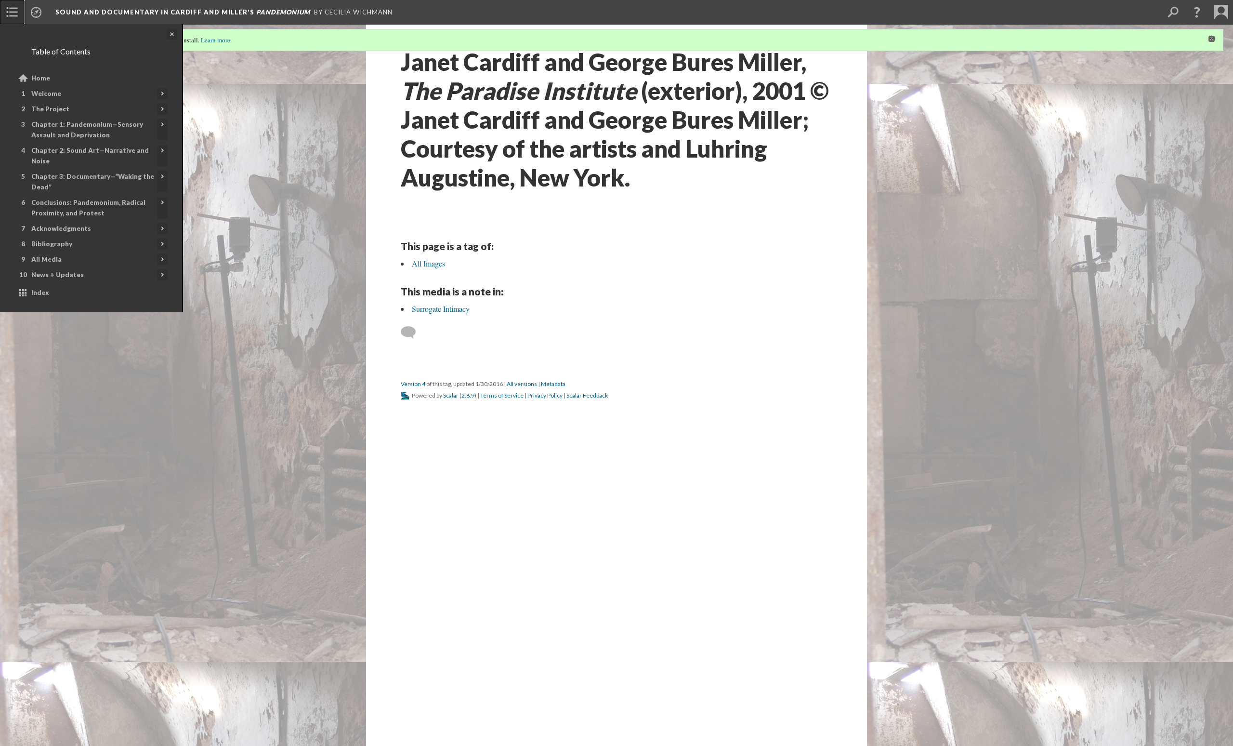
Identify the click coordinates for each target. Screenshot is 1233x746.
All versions (522, 383)
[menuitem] (12, 12)
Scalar (451, 395)
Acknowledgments (61, 228)
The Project (50, 109)
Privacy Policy (545, 395)
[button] (1197, 12)
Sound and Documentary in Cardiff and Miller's (182, 12)
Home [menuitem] (40, 78)
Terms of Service (502, 395)
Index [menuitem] (40, 292)
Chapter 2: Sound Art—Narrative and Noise (90, 156)
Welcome (46, 93)
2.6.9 (467, 395)
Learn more (215, 40)
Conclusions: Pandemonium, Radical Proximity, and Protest (88, 208)
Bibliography (51, 244)
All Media (46, 259)
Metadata (553, 383)
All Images (428, 263)
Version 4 (413, 383)
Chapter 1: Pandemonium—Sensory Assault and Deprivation (87, 129)
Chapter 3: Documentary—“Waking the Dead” (92, 182)
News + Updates (57, 275)
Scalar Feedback (587, 395)
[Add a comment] (412, 332)
